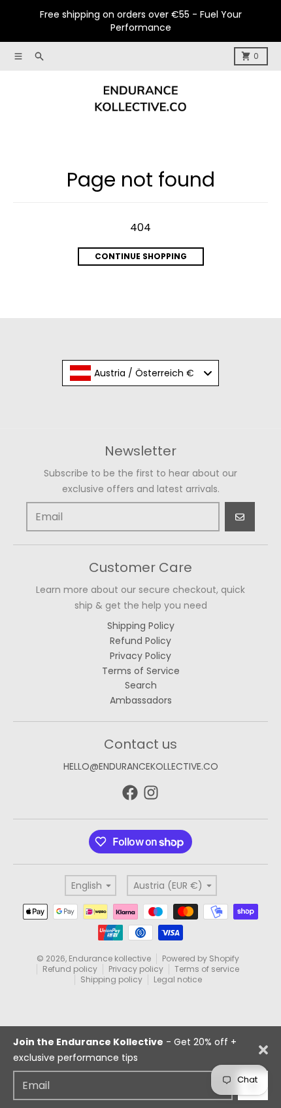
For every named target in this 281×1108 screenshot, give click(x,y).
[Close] (263, 1049)
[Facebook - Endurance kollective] (130, 792)
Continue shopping (141, 256)
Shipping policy (111, 979)
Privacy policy (135, 968)
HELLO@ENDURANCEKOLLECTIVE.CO (140, 766)
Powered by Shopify (200, 958)
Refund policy (69, 968)
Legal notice (178, 979)
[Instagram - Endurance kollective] (151, 792)
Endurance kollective (110, 958)
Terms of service (206, 968)
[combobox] (140, 373)
